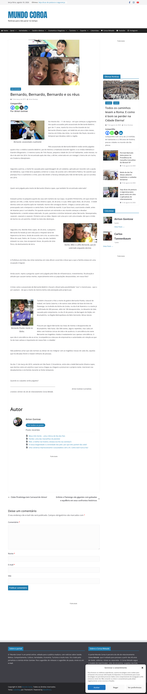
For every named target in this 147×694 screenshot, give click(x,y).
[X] (22, 108)
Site (9, 576)
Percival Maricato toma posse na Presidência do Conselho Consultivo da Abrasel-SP (128, 158)
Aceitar (97, 687)
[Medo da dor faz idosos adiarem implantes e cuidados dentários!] (110, 178)
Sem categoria (15, 89)
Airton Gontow (33, 99)
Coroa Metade (108, 30)
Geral (12, 30)
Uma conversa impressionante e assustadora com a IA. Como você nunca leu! (58, 447)
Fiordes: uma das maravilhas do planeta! (44, 439)
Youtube (122, 30)
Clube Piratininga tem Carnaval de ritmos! (29, 497)
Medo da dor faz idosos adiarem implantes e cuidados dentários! (51, 3)
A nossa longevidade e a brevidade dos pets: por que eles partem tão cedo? (58, 444)
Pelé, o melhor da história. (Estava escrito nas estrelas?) (50, 442)
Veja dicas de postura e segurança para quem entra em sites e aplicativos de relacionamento (128, 194)
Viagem (116, 103)
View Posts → (119, 227)
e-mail (10, 663)
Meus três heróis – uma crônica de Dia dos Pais (47, 436)
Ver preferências (134, 687)
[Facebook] (13, 108)
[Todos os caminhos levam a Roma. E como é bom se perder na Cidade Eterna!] (121, 90)
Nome (11, 553)
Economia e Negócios (56, 30)
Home (5, 30)
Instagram (134, 30)
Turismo (72, 30)
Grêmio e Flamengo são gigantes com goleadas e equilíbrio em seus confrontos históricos (76, 499)
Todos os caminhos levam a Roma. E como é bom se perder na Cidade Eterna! (120, 114)
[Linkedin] (26, 108)
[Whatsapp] (17, 108)
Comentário (14, 522)
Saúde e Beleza (38, 30)
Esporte (83, 30)
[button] (142, 668)
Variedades (23, 30)
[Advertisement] (97, 16)
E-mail (11, 564)
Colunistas (95, 30)
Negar (115, 687)
